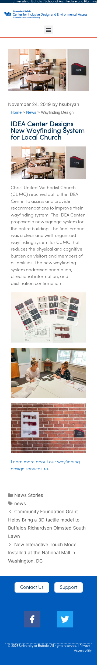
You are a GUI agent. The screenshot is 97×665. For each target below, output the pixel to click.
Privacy (84, 646)
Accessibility (83, 650)
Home (16, 112)
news (20, 503)
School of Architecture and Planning (70, 1)
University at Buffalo (27, 1)
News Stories (28, 495)
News (31, 112)
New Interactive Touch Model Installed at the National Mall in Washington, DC (43, 553)
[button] (48, 29)
